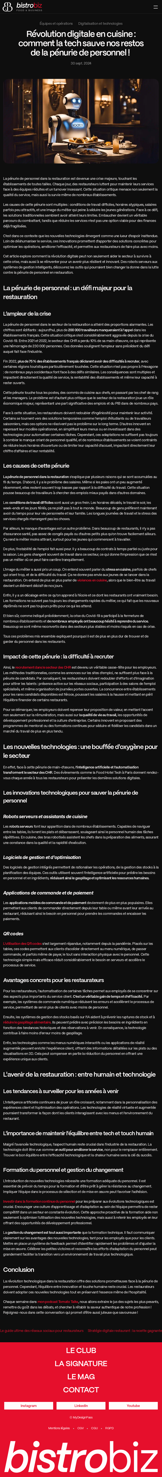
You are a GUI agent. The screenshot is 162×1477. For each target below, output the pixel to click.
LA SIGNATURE (81, 1364)
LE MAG (81, 1377)
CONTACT (81, 1390)
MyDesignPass (83, 1417)
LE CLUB (81, 1351)
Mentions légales (59, 1428)
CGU (94, 1428)
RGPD (109, 1428)
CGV (80, 1428)
